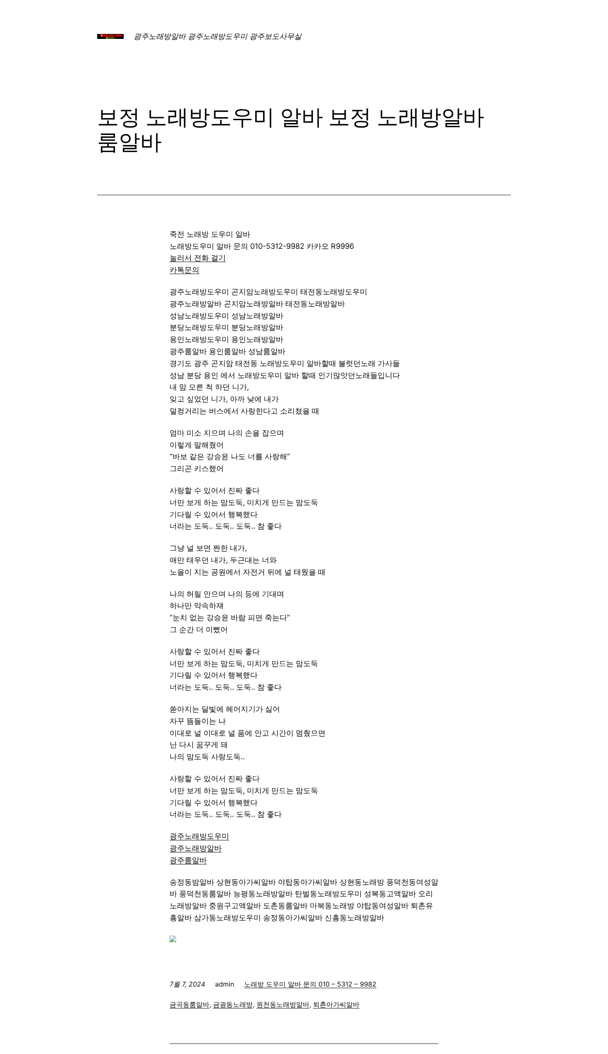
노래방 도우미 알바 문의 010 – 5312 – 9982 (310, 984)
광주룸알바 (188, 860)
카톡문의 (184, 269)
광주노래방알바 (196, 848)
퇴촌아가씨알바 (336, 1004)
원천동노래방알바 (282, 1004)
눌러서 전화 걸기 (198, 257)
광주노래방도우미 (199, 836)
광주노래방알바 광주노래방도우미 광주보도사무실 (218, 36)
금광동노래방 (233, 1004)
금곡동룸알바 (189, 1004)
